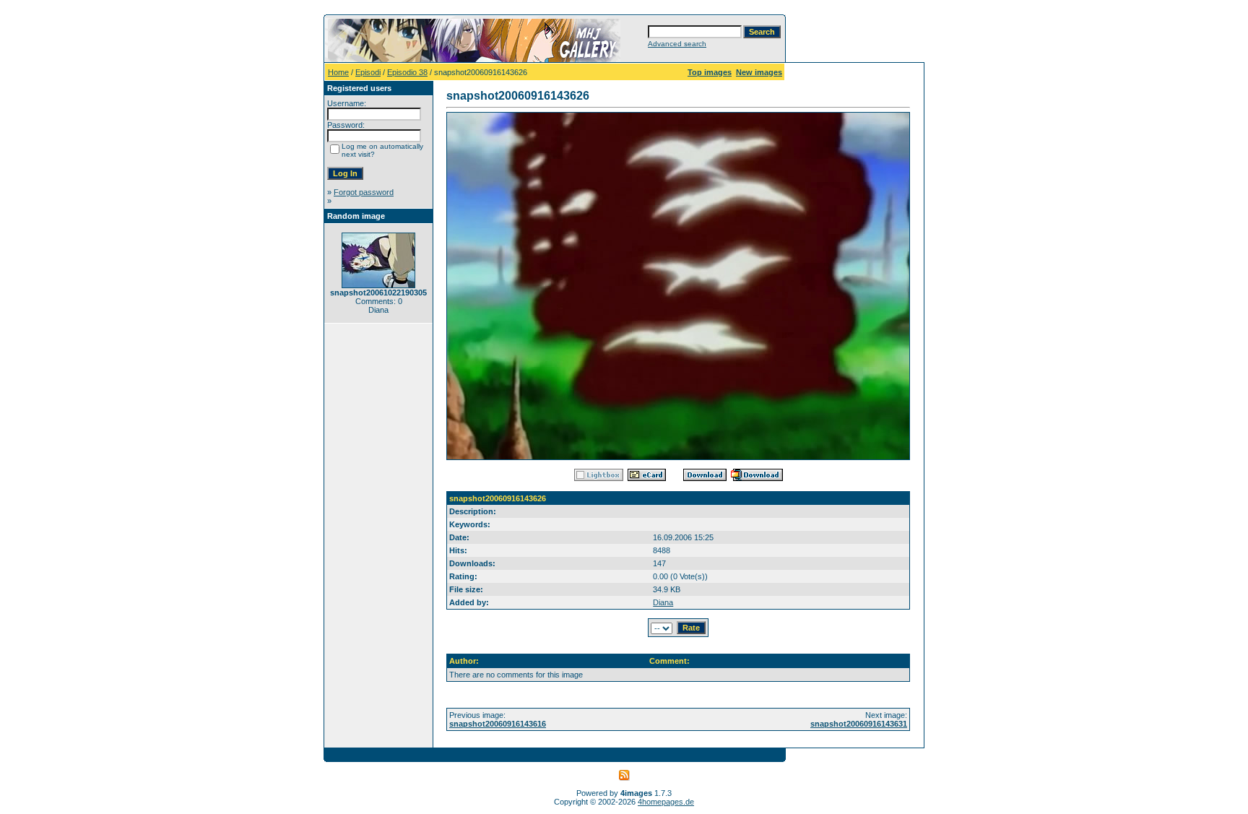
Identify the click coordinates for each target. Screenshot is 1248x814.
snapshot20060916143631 (858, 723)
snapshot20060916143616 (497, 723)
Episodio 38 (407, 72)
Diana (663, 602)
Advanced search (677, 44)
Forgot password (364, 192)
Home (338, 72)
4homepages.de (666, 801)
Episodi (368, 72)
